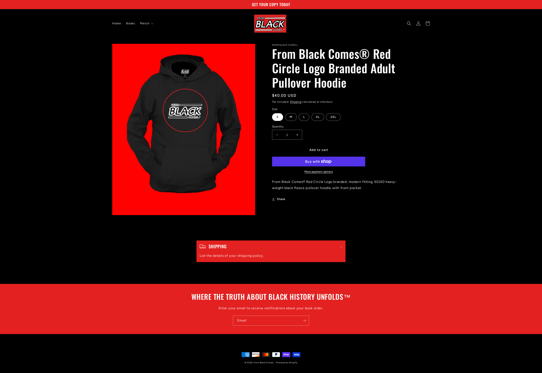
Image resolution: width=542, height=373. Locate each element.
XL (318, 117)
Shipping (295, 101)
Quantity (277, 126)
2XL (333, 117)
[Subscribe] (304, 321)
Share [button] (281, 199)
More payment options (318, 171)
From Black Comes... (264, 362)
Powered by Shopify (287, 362)
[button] (146, 23)
